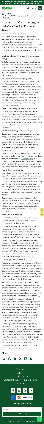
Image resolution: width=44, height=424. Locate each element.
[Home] (3, 14)
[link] (4, 359)
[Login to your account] (36, 8)
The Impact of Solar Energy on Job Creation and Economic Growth (21, 26)
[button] (28, 8)
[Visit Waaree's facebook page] (13, 390)
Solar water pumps (27, 159)
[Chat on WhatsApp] (39, 419)
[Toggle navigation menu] (40, 8)
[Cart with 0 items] (32, 8)
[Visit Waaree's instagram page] (19, 390)
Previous (39, 409)
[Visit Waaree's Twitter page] (25, 390)
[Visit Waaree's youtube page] (31, 390)
